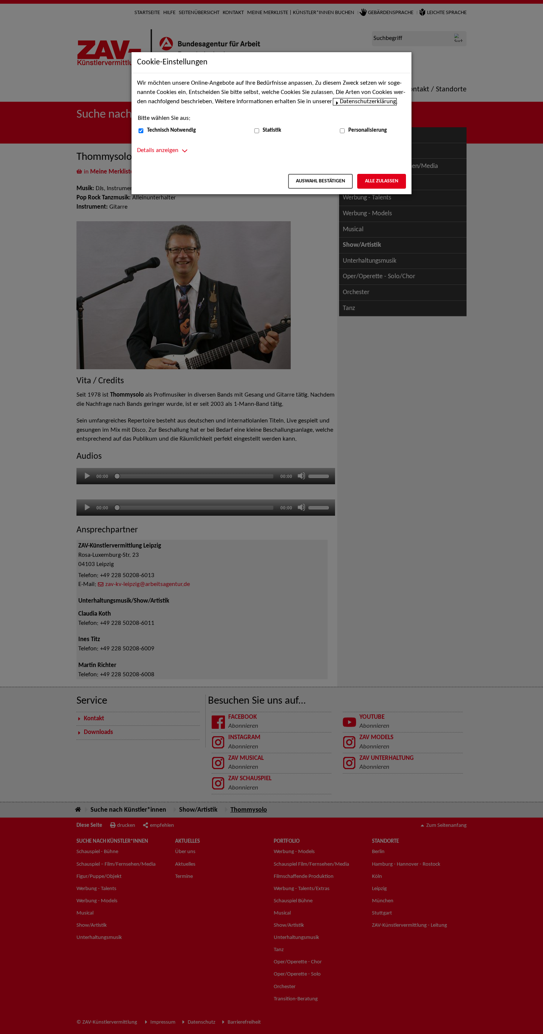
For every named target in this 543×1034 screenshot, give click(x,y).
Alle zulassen (381, 181)
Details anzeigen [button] (157, 151)
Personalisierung (367, 130)
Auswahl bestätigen (320, 181)
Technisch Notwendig (171, 130)
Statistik (272, 130)
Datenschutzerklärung (368, 102)
